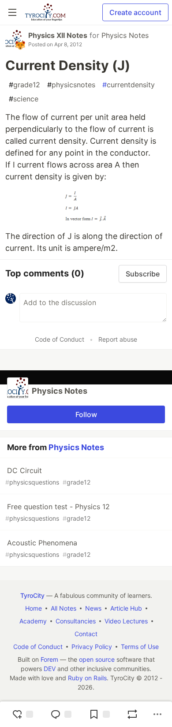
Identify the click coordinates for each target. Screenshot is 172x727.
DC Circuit (47, 476)
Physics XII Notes (57, 35)
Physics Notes (125, 35)
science (23, 98)
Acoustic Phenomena (47, 548)
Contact (86, 634)
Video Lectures (126, 621)
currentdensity (128, 84)
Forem (49, 659)
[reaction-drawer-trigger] (22, 714)
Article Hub (126, 608)
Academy (33, 621)
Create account (135, 12)
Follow (86, 414)
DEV (50, 668)
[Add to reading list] (99, 714)
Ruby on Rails (87, 678)
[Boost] (132, 714)
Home (33, 608)
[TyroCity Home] (45, 12)
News (93, 608)
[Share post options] (157, 714)
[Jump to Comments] (61, 714)
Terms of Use (140, 646)
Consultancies (76, 621)
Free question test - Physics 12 (57, 512)
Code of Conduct (59, 339)
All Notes (63, 608)
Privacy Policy (91, 646)
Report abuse (117, 339)
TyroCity (32, 595)
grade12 (24, 84)
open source (97, 659)
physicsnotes (71, 84)
